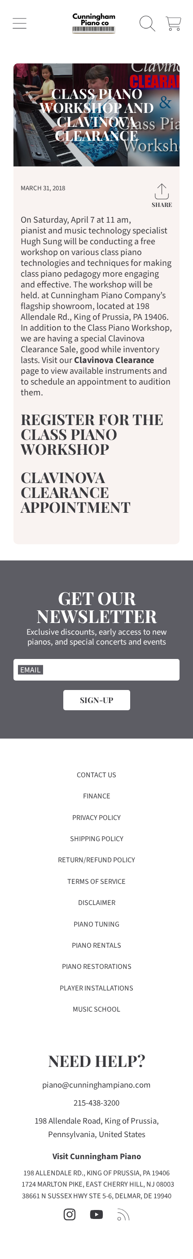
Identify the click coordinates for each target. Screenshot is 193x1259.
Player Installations (96, 988)
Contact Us (96, 775)
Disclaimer (96, 902)
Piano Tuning (96, 924)
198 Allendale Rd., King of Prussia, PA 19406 (96, 1173)
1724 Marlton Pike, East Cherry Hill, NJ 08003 (98, 1184)
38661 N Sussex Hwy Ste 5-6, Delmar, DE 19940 (96, 1196)
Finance (96, 796)
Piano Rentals (96, 945)
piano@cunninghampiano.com (96, 1085)
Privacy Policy (96, 817)
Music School (96, 1009)
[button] (19, 23)
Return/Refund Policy (96, 860)
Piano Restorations (97, 966)
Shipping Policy (96, 838)
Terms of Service (96, 881)
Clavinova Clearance (114, 360)
